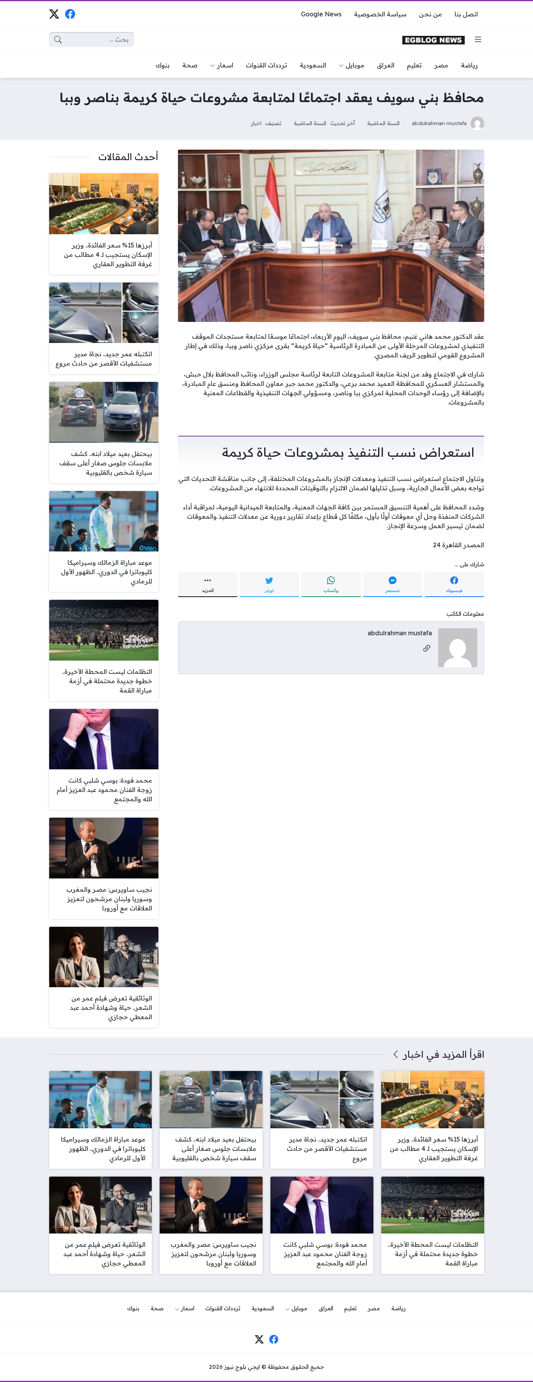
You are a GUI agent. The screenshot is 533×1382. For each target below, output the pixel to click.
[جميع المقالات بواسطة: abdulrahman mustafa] (457, 647)
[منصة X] (54, 14)
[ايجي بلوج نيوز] (433, 39)
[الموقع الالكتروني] (427, 649)
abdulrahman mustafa (439, 123)
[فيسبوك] (70, 14)
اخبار (256, 123)
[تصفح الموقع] (478, 39)
